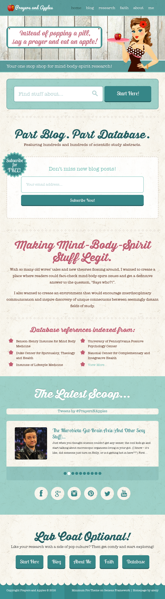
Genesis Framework (117, 590)
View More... (97, 365)
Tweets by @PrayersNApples (82, 411)
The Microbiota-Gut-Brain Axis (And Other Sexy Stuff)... (98, 433)
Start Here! (128, 93)
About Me (82, 561)
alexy (155, 590)
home (76, 8)
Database (121, 135)
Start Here (29, 561)
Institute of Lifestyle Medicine (39, 365)
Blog (52, 135)
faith (124, 8)
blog (90, 8)
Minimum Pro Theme (85, 590)
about (138, 8)
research (107, 8)
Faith (109, 561)
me (151, 8)
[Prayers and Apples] (30, 8)
